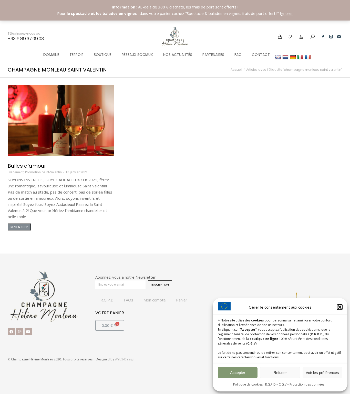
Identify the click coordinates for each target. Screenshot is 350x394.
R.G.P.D (107, 299)
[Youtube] (28, 331)
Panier (181, 299)
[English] (278, 56)
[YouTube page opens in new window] (339, 36)
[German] (293, 56)
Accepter (237, 372)
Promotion (33, 172)
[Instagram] (19, 331)
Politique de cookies (248, 384)
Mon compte (154, 299)
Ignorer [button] (286, 13)
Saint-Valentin (52, 172)
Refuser (280, 372)
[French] (308, 56)
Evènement (16, 172)
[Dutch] (286, 56)
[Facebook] (11, 331)
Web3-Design (124, 359)
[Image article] (61, 120)
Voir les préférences (322, 372)
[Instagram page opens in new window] (331, 36)
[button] (339, 307)
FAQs (128, 299)
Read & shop (19, 227)
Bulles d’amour (27, 165)
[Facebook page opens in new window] (323, 36)
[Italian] (301, 56)
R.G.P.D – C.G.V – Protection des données (294, 384)
